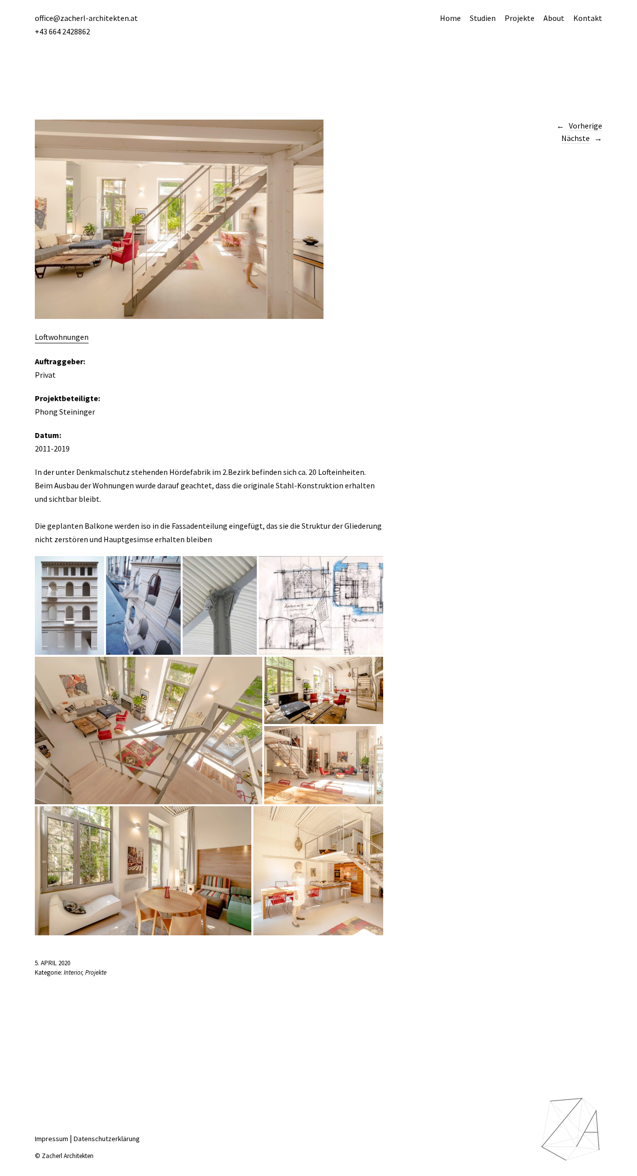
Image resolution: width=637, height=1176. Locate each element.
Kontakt (587, 18)
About (553, 18)
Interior (73, 972)
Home (450, 18)
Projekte (519, 18)
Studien (483, 18)
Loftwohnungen (62, 337)
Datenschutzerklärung (107, 1138)
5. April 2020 (52, 963)
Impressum (51, 1138)
